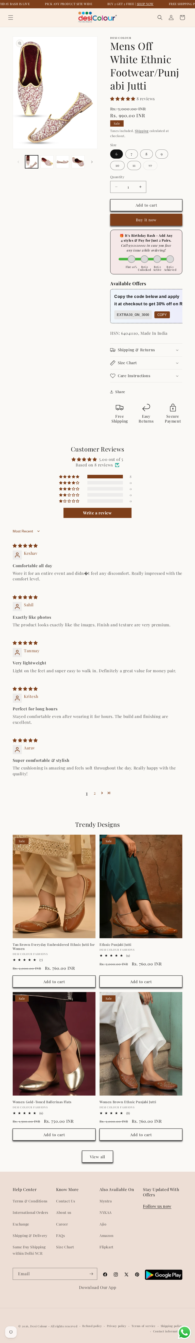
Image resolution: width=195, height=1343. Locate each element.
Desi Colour (38, 1326)
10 (117, 165)
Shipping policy (172, 1326)
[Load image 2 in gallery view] (47, 161)
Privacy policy (116, 1326)
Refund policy (92, 1326)
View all (97, 1156)
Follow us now (157, 1206)
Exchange (21, 1224)
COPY (162, 315)
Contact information (167, 1331)
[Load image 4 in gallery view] (78, 161)
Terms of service (144, 1326)
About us (63, 1212)
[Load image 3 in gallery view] (62, 161)
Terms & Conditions (30, 1201)
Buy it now (146, 219)
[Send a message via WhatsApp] (184, 1332)
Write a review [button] (97, 512)
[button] (10, 17)
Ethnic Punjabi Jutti (116, 945)
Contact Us (65, 1201)
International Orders (30, 1212)
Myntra (106, 1201)
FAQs (60, 1235)
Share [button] (120, 391)
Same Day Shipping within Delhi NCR (29, 1250)
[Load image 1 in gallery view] (31, 161)
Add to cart (54, 981)
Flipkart (106, 1247)
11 (134, 165)
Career (62, 1224)
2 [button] (95, 793)
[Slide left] (18, 161)
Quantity (117, 177)
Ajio (103, 1224)
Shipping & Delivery (30, 1235)
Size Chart (65, 1247)
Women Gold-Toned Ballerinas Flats (42, 1102)
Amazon (106, 1235)
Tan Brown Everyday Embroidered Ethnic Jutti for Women (54, 947)
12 (153, 166)
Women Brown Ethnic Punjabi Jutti (128, 1102)
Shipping (142, 131)
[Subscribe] (91, 1274)
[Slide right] (92, 161)
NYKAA (106, 1212)
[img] (25, 545)
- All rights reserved (62, 1326)
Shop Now (145, 4)
